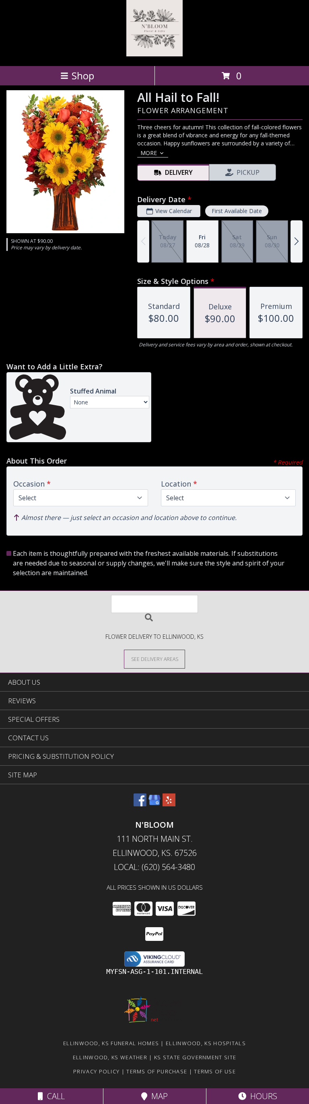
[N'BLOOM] (154, 54)
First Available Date (237, 211)
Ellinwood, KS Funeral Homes (111, 1043)
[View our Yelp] (169, 803)
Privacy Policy (96, 1071)
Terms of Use (215, 1071)
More (148, 153)
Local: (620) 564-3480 (154, 867)
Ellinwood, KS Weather (110, 1057)
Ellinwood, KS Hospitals (206, 1043)
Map (157, 1096)
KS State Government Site (195, 1057)
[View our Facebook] (140, 803)
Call (54, 1096)
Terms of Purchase (156, 1071)
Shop (83, 75)
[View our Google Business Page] (154, 803)
